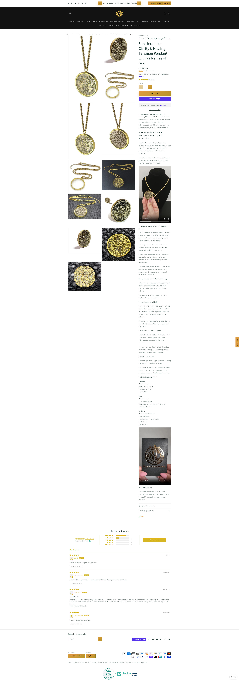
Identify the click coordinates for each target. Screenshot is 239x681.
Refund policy (96, 662)
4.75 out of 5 (89, 539)
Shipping (141, 70)
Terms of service (114, 662)
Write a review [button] (154, 540)
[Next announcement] (139, 3)
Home (65, 34)
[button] (70, 13)
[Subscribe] (100, 639)
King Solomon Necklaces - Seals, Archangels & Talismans (84, 34)
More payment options (154, 109)
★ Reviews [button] (237, 342)
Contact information (134, 662)
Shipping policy (124, 662)
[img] (74, 555)
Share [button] (142, 516)
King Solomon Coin (76, 662)
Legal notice (144, 662)
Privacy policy (104, 662)
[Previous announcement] (100, 3)
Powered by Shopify (86, 662)
